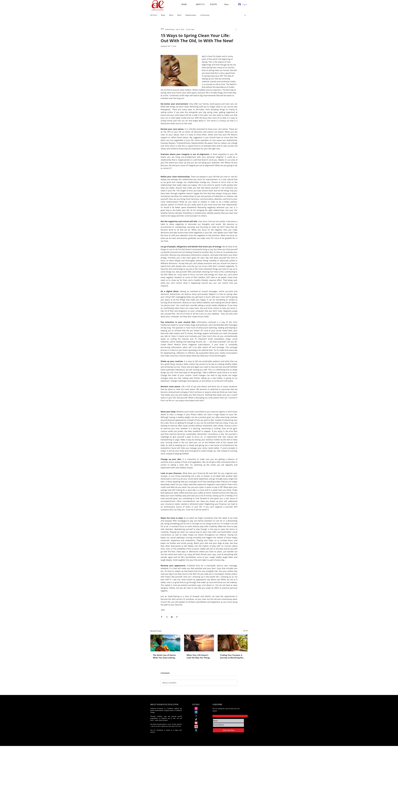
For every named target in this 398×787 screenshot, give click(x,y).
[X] (196, 715)
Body (163, 15)
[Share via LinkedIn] (172, 617)
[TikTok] (196, 719)
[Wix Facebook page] (196, 712)
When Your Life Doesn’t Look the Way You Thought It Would (199, 656)
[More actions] (236, 29)
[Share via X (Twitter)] (167, 617)
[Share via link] (177, 617)
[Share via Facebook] (162, 617)
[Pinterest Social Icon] (196, 726)
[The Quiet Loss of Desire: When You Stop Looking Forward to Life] (165, 643)
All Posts (153, 15)
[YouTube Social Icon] (196, 723)
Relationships (191, 15)
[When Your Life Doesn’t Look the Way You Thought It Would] (199, 643)
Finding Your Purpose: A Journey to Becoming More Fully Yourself (232, 656)
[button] (245, 15)
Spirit (179, 15)
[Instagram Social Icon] (196, 708)
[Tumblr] (196, 730)
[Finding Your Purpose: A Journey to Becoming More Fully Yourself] (233, 643)
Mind (171, 15)
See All (245, 631)
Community (204, 15)
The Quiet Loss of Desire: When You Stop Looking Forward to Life (164, 656)
